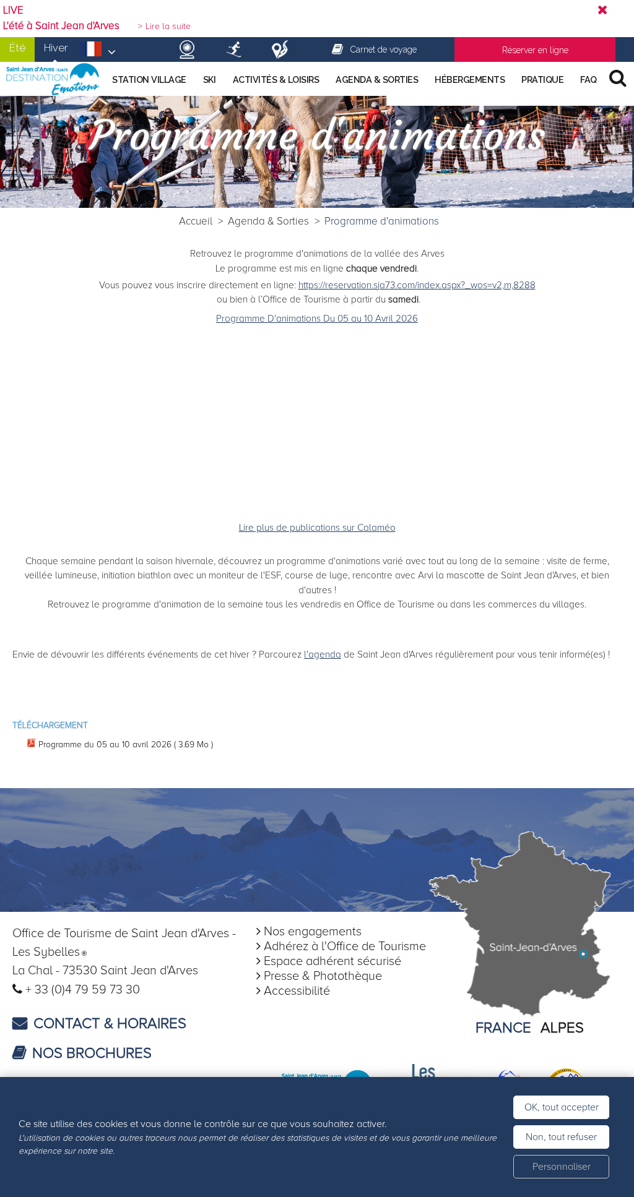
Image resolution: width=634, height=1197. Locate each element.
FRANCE (503, 1028)
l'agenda (322, 655)
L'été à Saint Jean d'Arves (61, 26)
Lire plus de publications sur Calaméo (317, 528)
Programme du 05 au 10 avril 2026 (125, 744)
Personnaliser (561, 1167)
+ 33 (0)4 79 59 (67, 989)
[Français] (98, 52)
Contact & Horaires (109, 1023)
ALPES (562, 1028)
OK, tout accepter (561, 1107)
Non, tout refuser (561, 1137)
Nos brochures (92, 1053)
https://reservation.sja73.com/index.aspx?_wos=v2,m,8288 (417, 285)
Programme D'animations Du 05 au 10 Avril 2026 (317, 319)
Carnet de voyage (383, 49)
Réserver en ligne (535, 50)
